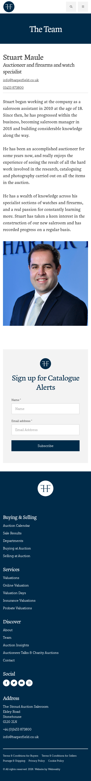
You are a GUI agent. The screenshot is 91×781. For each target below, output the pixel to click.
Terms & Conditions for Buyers (20, 755)
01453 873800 (13, 87)
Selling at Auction (16, 556)
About (7, 630)
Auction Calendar (16, 525)
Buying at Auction (17, 548)
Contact (9, 660)
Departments (13, 541)
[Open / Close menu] (83, 7)
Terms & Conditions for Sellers (59, 755)
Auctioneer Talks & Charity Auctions (31, 653)
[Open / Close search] (71, 7)
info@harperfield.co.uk (21, 80)
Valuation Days (14, 593)
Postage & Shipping (14, 760)
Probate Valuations (17, 608)
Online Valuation (16, 585)
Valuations (11, 578)
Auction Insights (16, 645)
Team (7, 637)
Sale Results (12, 533)
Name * (16, 400)
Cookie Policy (56, 760)
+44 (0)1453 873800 (17, 729)
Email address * (21, 421)
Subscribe (46, 446)
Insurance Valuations (19, 600)
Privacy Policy (37, 760)
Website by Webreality (47, 769)
